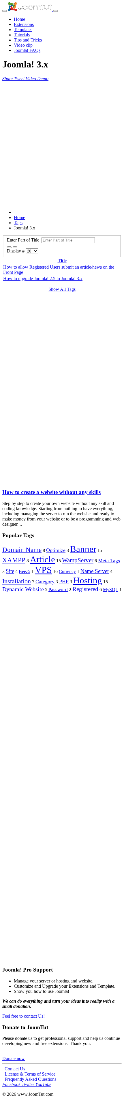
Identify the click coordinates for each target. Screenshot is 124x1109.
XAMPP (13, 560)
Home (19, 19)
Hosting (87, 580)
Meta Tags (109, 560)
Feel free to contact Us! (23, 1016)
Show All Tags (62, 289)
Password (58, 589)
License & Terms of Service (30, 1074)
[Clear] (15, 247)
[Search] (9, 247)
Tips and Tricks (28, 39)
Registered (85, 589)
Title (62, 260)
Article (42, 559)
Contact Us (15, 1068)
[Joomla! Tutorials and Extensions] (30, 9)
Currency (67, 571)
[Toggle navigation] (4, 11)
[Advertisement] (62, 143)
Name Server (94, 571)
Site (10, 571)
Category (45, 581)
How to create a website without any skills (51, 492)
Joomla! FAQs (27, 50)
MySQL (110, 589)
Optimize (55, 550)
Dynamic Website (23, 589)
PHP (64, 581)
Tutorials (22, 34)
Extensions (24, 24)
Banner (83, 549)
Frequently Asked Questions (30, 1079)
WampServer (77, 560)
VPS (43, 570)
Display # (16, 250)
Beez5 (24, 571)
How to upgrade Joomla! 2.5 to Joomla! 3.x (42, 278)
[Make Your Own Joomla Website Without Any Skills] (5, 480)
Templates (23, 29)
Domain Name (22, 549)
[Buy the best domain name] (62, 834)
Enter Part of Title (24, 239)
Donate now (13, 1058)
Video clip (23, 45)
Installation (16, 581)
